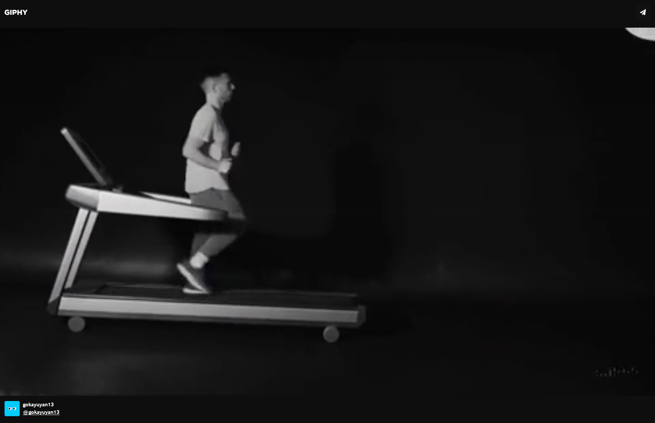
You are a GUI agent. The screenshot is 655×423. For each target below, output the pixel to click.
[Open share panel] (642, 12)
